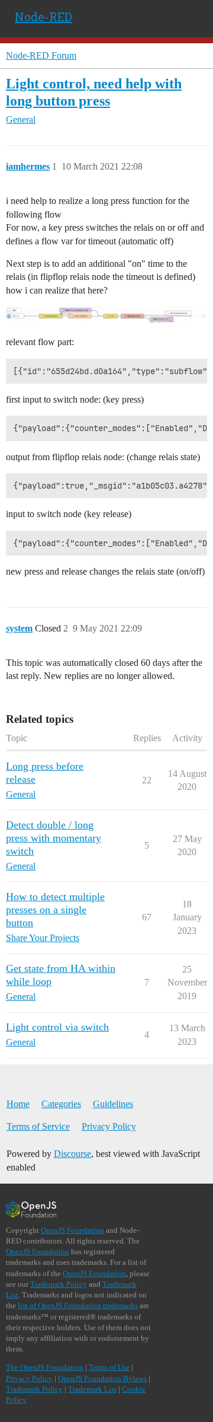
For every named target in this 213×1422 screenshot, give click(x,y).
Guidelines (113, 1104)
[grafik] (106, 315)
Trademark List (92, 1389)
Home (18, 1104)
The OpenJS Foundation (44, 1367)
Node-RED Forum (41, 55)
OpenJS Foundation (72, 1230)
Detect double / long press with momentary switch (53, 838)
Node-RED (43, 16)
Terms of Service (38, 1126)
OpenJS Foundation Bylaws (102, 1378)
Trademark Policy (58, 1284)
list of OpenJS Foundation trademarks (78, 1305)
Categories (61, 1104)
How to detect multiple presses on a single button (55, 910)
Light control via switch (57, 1027)
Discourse (72, 1154)
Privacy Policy (109, 1126)
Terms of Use (109, 1367)
